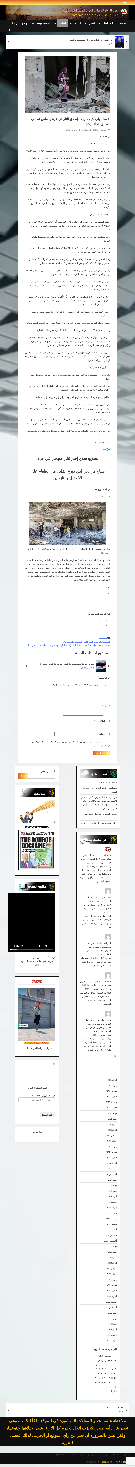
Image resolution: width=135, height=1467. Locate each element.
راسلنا (15, 23)
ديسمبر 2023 (111, 1218)
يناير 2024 (112, 1213)
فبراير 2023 (112, 1274)
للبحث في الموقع (47, 771)
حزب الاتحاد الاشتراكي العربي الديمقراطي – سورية (90, 10)
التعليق (106, 705)
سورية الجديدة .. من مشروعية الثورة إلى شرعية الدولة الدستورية (67, 663)
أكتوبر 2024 (112, 1163)
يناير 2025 (112, 1146)
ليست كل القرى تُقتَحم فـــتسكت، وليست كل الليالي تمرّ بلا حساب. (95, 985)
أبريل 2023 (112, 1263)
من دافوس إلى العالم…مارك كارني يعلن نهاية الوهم (91, 40)
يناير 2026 (112, 1085)
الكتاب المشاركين (87, 667)
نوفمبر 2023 (111, 1224)
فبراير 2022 (112, 1340)
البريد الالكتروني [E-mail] (43, 1095)
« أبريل (113, 1391)
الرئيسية (123, 23)
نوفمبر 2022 (111, 1290)
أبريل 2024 (112, 1196)
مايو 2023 (113, 1257)
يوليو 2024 (112, 1179)
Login (125, 2)
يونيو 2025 (112, 1118)
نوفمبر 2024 (111, 1157)
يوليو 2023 (112, 1246)
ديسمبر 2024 (111, 1152)
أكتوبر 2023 (112, 1229)
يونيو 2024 (112, 1185)
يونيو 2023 (112, 1251)
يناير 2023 (112, 1279)
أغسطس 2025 (110, 1107)
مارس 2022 (111, 1335)
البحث (23, 775)
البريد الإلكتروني (102, 720)
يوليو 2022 (112, 1312)
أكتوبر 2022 (112, 1296)
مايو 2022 (113, 1324)
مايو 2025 (113, 1124)
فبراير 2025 (112, 1140)
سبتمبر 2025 (111, 1102)
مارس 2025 (111, 1135)
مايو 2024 (113, 1190)
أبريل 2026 (112, 1079)
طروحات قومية (44, 23)
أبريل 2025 (112, 1129)
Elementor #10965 (109, 782)
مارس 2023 (111, 1268)
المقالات (62, 23)
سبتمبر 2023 (111, 1235)
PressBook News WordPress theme (113, 1461)
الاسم (106, 713)
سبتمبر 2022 (111, 1301)
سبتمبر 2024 (111, 1168)
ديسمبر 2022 (111, 1285)
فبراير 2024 (112, 1207)
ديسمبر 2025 (111, 1091)
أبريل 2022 (112, 1329)
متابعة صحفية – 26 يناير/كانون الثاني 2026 (99, 823)
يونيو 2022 (112, 1318)
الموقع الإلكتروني (102, 733)
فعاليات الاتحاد (109, 23)
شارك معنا (37, 1132)
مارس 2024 (111, 1201)
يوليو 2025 (112, 1113)
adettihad (85, 129)
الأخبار (92, 23)
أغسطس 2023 (110, 1240)
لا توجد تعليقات (71, 129)
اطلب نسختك (47, 1114)
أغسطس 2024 (110, 1174)
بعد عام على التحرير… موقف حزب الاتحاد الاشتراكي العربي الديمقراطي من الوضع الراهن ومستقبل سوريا (97, 1027)
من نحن (25, 23)
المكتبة (78, 23)
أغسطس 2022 (110, 1307)
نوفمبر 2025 (111, 1096)
